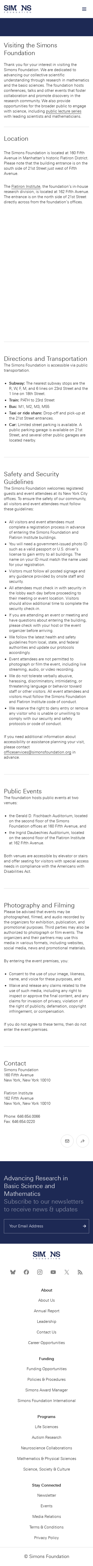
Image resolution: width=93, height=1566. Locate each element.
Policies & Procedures (46, 1379)
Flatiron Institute (25, 186)
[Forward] (82, 1141)
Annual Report (46, 1311)
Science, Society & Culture (46, 1469)
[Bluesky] (13, 1272)
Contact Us (46, 1332)
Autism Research (46, 1437)
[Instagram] (39, 1272)
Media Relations (46, 1516)
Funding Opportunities (47, 1369)
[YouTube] (53, 1272)
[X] (66, 1272)
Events (46, 1506)
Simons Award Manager (46, 1390)
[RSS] (80, 1272)
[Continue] (84, 1226)
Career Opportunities (46, 1342)
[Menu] (84, 9)
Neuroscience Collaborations (46, 1448)
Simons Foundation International (47, 1400)
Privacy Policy (46, 1537)
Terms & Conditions (46, 1527)
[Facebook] (26, 1272)
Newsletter (46, 1495)
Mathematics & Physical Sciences (46, 1458)
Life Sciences (46, 1427)
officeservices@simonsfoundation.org (37, 752)
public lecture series (63, 111)
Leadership (46, 1321)
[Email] (67, 1141)
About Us (46, 1300)
